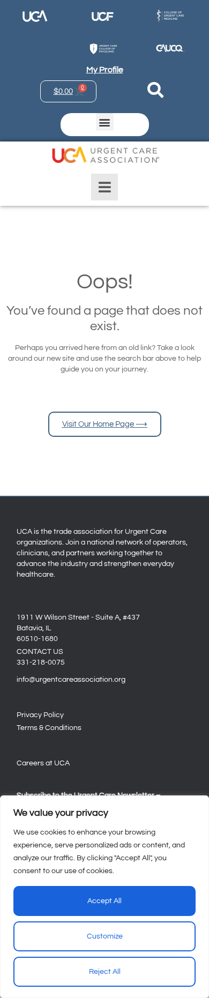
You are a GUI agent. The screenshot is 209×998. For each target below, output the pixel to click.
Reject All (105, 971)
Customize (105, 936)
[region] (104, 896)
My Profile (104, 69)
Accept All (104, 901)
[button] (105, 122)
